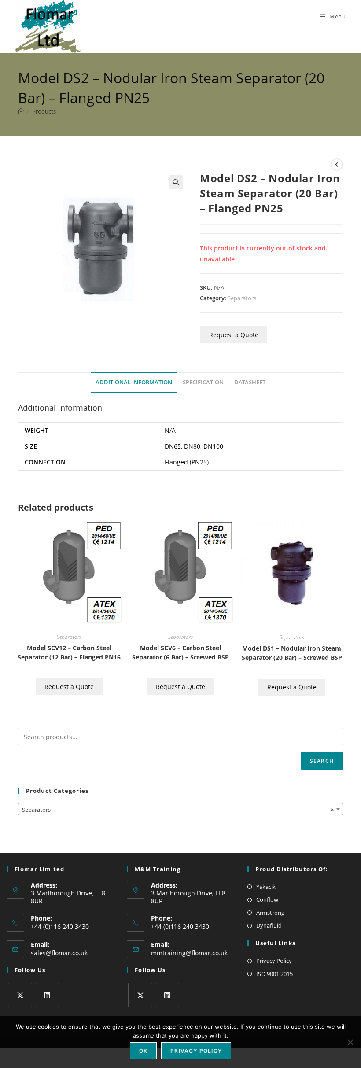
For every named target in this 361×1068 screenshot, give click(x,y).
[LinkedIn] (47, 995)
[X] (20, 995)
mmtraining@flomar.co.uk (189, 953)
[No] (350, 1042)
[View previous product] (337, 164)
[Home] (21, 111)
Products (44, 111)
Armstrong (270, 913)
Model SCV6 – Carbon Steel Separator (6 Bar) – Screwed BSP (180, 652)
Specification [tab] (203, 382)
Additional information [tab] (134, 382)
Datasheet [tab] (249, 382)
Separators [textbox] (178, 810)
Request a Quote (233, 335)
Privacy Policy (274, 961)
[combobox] (180, 809)
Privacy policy (196, 1050)
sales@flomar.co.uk (59, 953)
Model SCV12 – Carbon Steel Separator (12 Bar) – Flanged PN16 (69, 652)
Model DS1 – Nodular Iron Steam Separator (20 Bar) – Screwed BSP (292, 653)
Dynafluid (269, 925)
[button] (176, 182)
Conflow (267, 899)
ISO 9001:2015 (274, 974)
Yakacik (266, 887)
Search (322, 761)
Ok (143, 1050)
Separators (242, 298)
